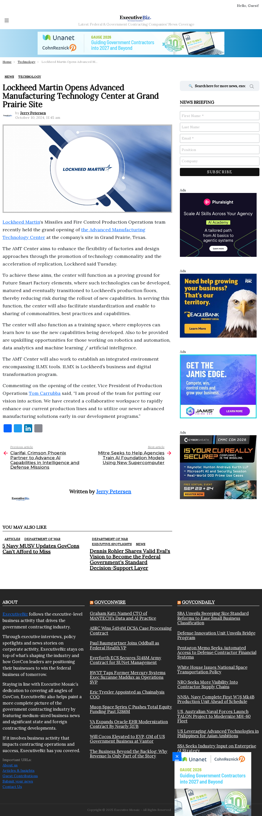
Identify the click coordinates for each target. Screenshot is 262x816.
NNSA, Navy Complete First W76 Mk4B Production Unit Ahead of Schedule (215, 699)
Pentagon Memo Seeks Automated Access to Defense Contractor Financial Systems (216, 653)
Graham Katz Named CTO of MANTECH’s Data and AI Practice (123, 615)
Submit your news (18, 781)
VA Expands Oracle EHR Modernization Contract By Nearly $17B (129, 724)
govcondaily (198, 602)
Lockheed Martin (21, 222)
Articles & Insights (19, 770)
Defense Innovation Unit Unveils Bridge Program (216, 635)
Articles (12, 539)
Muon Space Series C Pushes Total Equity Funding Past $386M (131, 709)
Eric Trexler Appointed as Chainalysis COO (127, 694)
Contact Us (12, 786)
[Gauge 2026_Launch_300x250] (212, 783)
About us (10, 765)
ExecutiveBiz (15, 614)
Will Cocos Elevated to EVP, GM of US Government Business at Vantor (127, 739)
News (140, 544)
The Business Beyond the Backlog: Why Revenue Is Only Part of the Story (128, 753)
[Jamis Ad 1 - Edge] (218, 386)
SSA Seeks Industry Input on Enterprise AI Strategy (216, 748)
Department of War (42, 539)
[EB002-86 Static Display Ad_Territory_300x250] (218, 305)
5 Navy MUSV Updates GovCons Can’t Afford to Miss (41, 549)
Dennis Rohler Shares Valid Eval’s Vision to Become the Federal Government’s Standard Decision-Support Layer (130, 559)
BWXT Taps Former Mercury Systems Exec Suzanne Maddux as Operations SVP (128, 677)
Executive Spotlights (112, 544)
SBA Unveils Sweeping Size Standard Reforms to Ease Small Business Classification (213, 618)
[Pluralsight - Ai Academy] (218, 224)
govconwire (110, 602)
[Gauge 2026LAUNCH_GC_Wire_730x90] (131, 43)
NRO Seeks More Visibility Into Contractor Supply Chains (207, 684)
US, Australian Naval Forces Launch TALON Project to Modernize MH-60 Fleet (214, 716)
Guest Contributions (20, 776)
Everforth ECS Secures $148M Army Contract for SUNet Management (125, 660)
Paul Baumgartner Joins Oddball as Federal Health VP (124, 645)
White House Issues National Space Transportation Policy (212, 669)
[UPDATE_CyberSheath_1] (218, 466)
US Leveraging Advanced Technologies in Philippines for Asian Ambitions (218, 733)
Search (252, 87)
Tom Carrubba (45, 393)
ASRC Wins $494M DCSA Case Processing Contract (131, 630)
